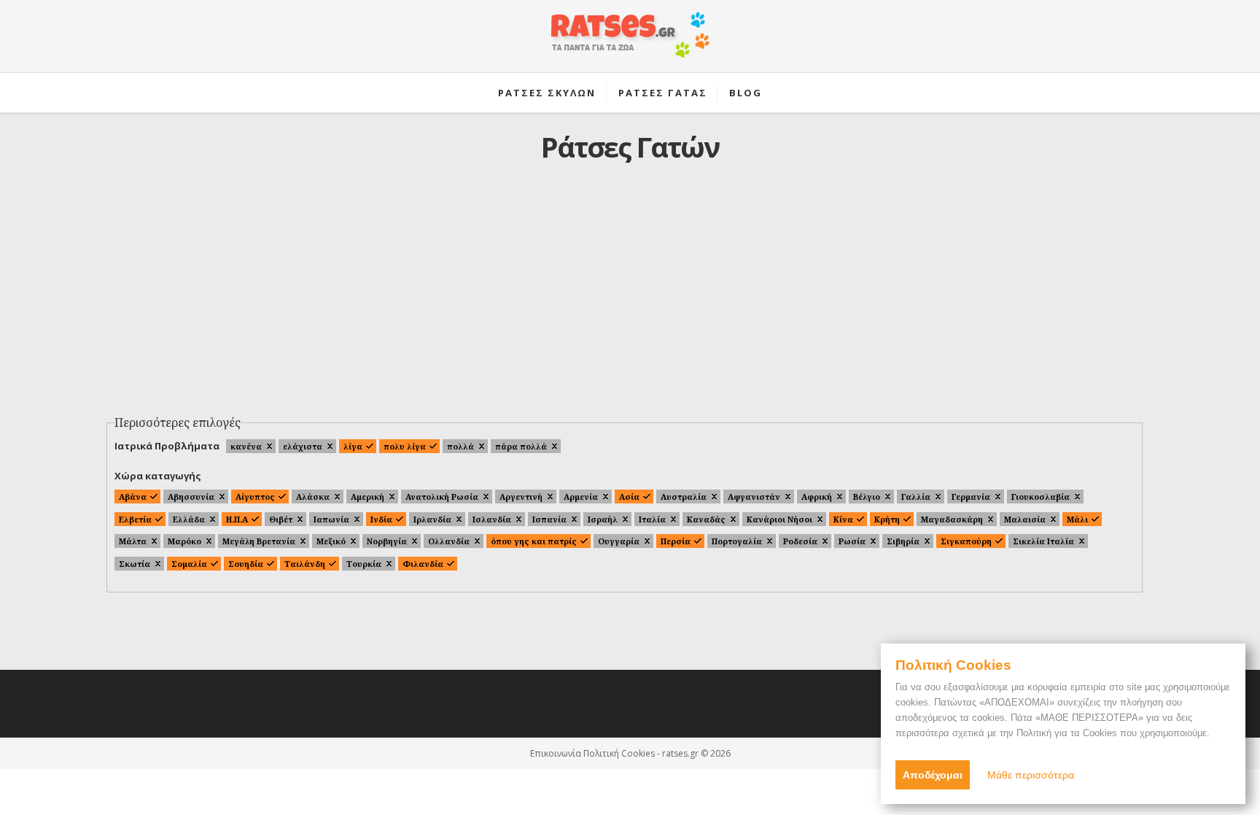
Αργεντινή (520, 496)
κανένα (246, 446)
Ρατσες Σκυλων (547, 92)
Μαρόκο (184, 541)
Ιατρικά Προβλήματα (166, 445)
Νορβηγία (387, 541)
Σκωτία (134, 563)
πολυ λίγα (405, 446)
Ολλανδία (449, 541)
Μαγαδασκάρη (952, 519)
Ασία (629, 496)
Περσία (676, 541)
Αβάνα (133, 496)
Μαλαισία (1025, 519)
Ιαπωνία (331, 519)
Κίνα (843, 519)
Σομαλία (189, 563)
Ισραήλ (603, 519)
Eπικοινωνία (555, 753)
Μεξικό (331, 541)
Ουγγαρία (618, 541)
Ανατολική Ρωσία (441, 496)
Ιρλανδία (432, 519)
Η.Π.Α (237, 519)
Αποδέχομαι (932, 775)
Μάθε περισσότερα (1030, 775)
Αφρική (816, 496)
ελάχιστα (302, 446)
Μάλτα (133, 541)
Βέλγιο (866, 496)
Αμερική (367, 496)
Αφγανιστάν (754, 496)
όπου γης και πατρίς (534, 541)
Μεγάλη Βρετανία (258, 541)
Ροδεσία (800, 541)
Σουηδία (245, 563)
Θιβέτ (280, 519)
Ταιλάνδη (304, 563)
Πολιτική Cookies (619, 753)
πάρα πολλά (521, 446)
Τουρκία (363, 563)
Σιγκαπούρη (966, 541)
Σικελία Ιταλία (1043, 541)
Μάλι (1077, 519)
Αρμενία (581, 496)
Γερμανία (971, 496)
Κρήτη (887, 519)
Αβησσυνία (191, 496)
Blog (745, 92)
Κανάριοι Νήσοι (779, 519)
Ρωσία (852, 541)
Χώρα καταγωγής (157, 475)
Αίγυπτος (255, 496)
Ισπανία (549, 519)
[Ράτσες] (630, 42)
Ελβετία (135, 519)
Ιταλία (652, 519)
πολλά (460, 446)
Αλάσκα (313, 496)
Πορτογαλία (737, 541)
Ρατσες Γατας (662, 92)
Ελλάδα (189, 519)
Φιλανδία (422, 563)
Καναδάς (706, 519)
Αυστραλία (684, 496)
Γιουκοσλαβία (1040, 496)
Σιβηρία (903, 541)
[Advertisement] (630, 300)
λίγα (352, 446)
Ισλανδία (491, 519)
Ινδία (381, 519)
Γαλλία (915, 496)
